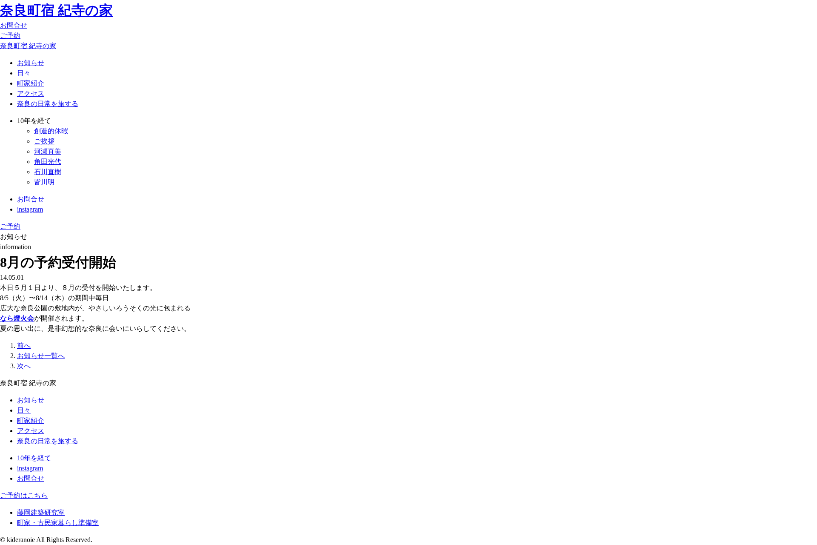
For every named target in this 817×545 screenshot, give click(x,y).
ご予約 (10, 35)
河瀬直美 (47, 151)
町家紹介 (30, 83)
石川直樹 (47, 171)
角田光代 (47, 161)
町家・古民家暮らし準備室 (58, 522)
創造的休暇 (51, 131)
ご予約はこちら (24, 495)
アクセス (30, 93)
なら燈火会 (17, 318)
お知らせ (30, 62)
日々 (24, 73)
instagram (30, 209)
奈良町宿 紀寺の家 (56, 10)
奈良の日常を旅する (47, 103)
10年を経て (34, 458)
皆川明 (44, 182)
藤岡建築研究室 (41, 512)
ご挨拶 (44, 141)
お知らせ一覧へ (41, 355)
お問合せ (13, 25)
